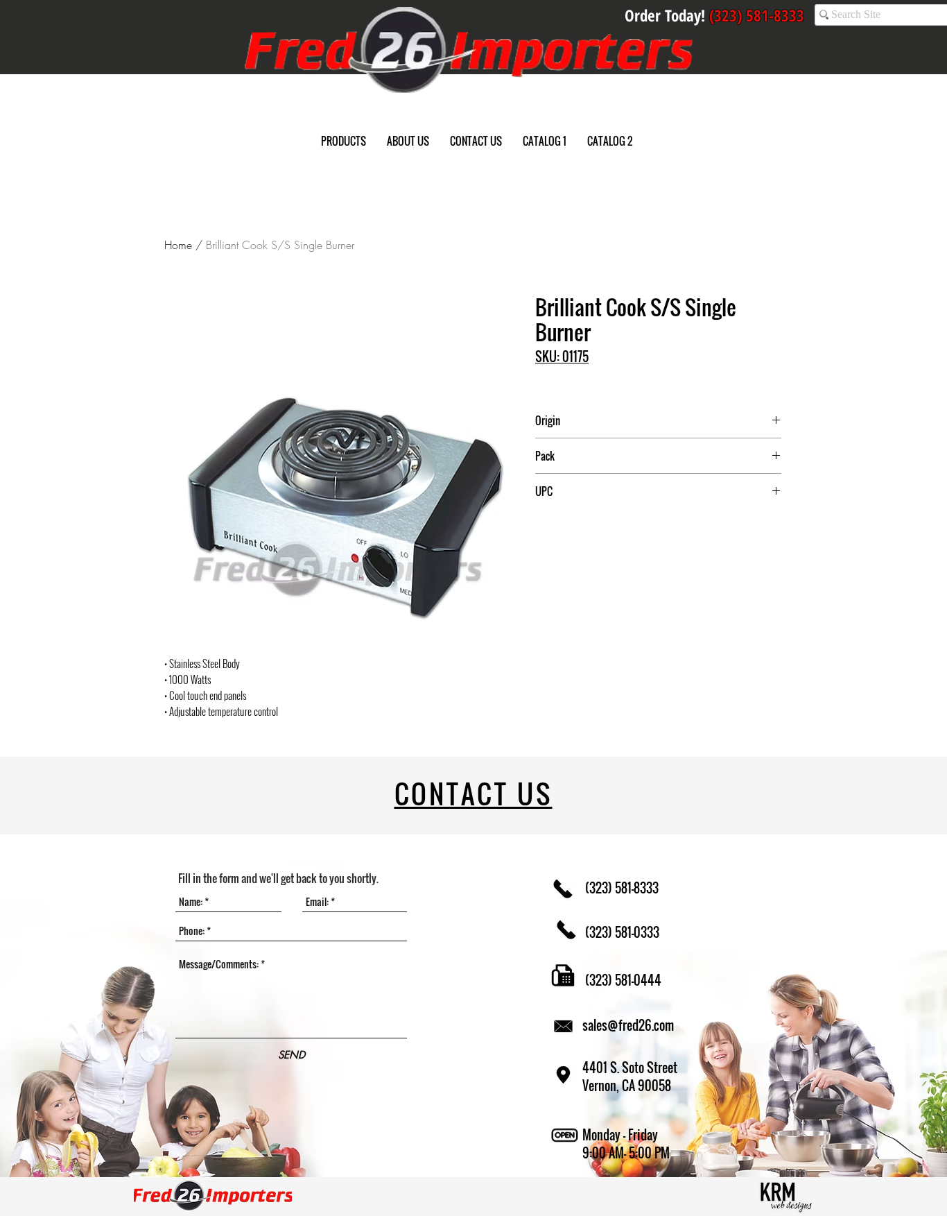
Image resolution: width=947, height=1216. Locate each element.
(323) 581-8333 (620, 888)
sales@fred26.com (628, 1025)
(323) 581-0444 (621, 980)
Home (178, 244)
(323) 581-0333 (620, 932)
